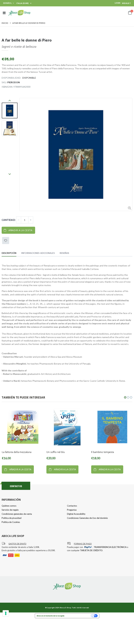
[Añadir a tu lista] (5, 240)
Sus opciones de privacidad (79, 616)
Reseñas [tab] (64, 253)
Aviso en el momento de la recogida (50, 616)
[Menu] (4, 13)
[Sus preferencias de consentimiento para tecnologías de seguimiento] (6, 613)
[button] (125, 397)
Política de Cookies (11, 522)
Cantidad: (9, 219)
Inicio (5, 23)
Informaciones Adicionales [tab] (38, 253)
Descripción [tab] (9, 253)
